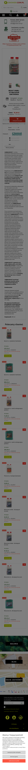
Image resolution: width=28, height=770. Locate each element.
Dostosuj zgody (14, 756)
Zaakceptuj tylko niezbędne (14, 752)
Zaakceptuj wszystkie (14, 761)
